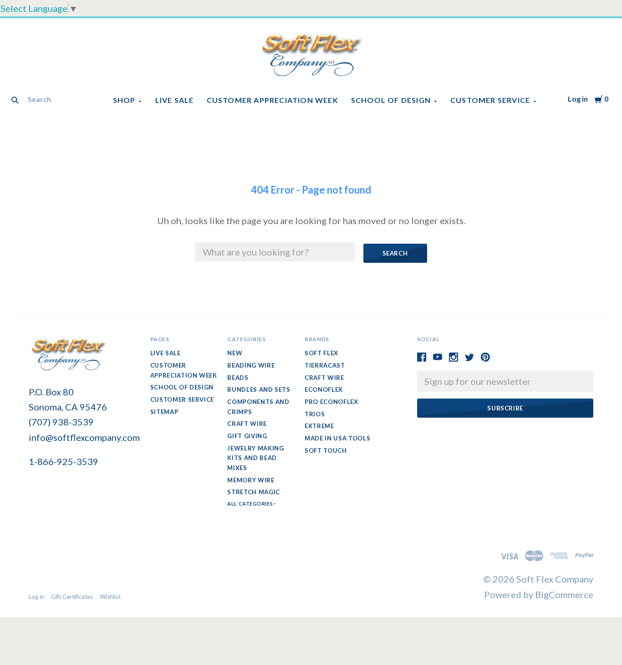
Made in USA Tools (337, 438)
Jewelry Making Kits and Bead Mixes (255, 458)
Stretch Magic (253, 492)
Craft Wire (247, 423)
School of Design (391, 100)
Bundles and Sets (258, 389)
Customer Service (490, 100)
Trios (315, 414)
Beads (237, 377)
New (234, 353)
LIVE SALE (174, 100)
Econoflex (324, 389)
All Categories (250, 503)
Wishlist (110, 596)
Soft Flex (321, 353)
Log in (578, 98)
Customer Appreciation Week (272, 100)
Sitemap (164, 411)
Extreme (319, 426)
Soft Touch (326, 450)
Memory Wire (250, 480)
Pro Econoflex (331, 401)
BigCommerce (564, 594)
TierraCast (325, 365)
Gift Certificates (72, 596)
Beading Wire (251, 365)
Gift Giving (247, 436)
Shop (124, 100)
